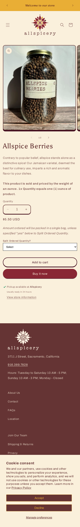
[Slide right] (48, 137)
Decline (39, 507)
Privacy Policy (21, 487)
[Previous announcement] (7, 5)
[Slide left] (31, 137)
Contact (13, 401)
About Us (14, 392)
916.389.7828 (18, 364)
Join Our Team (17, 435)
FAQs (11, 410)
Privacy (12, 453)
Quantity (8, 201)
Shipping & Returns (20, 444)
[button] (7, 25)
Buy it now (40, 273)
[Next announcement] (73, 5)
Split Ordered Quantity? (17, 241)
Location (13, 418)
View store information (21, 297)
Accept (39, 498)
